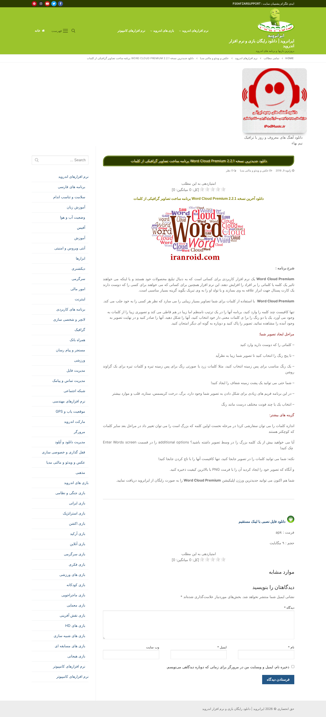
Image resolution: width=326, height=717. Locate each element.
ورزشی (79, 360)
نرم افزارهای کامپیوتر (69, 666)
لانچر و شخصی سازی (69, 319)
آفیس (81, 227)
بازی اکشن (77, 523)
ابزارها (80, 258)
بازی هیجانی (76, 656)
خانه (38, 30)
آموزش (79, 238)
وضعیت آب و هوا (72, 217)
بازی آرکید (77, 533)
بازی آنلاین (77, 544)
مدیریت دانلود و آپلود (70, 442)
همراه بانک (77, 340)
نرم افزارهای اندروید (246, 58)
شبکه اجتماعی (74, 391)
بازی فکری (77, 564)
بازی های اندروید (76, 482)
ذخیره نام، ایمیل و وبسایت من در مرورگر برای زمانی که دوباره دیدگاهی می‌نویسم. (227, 667)
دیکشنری (78, 268)
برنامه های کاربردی (70, 309)
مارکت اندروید (74, 421)
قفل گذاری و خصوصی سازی (63, 452)
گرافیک (80, 329)
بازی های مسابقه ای (70, 646)
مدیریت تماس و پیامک (68, 380)
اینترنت (80, 299)
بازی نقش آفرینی (72, 615)
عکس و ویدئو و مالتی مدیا (214, 58)
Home (289, 58)
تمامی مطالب (271, 58)
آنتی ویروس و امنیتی (69, 248)
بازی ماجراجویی (73, 595)
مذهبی (80, 472)
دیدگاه (289, 607)
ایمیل (222, 647)
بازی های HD (75, 625)
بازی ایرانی (77, 503)
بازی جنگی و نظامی (70, 493)
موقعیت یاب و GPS (70, 411)
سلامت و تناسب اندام (69, 197)
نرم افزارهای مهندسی (69, 401)
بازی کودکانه (76, 585)
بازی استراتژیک (74, 513)
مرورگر (79, 431)
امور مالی (78, 289)
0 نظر (230, 170)
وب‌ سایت (152, 647)
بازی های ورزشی (72, 574)
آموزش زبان (76, 207)
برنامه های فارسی (71, 187)
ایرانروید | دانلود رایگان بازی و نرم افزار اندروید (261, 43)
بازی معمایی (76, 605)
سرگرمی (78, 278)
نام (291, 647)
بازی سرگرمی (74, 554)
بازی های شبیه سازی (69, 635)
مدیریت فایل (76, 370)
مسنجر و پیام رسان (70, 350)
